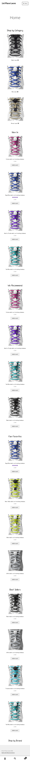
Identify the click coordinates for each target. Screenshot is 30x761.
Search (15, 758)
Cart (23, 757)
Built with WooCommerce (8, 752)
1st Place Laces (9, 3)
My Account (5, 758)
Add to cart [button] (15, 165)
